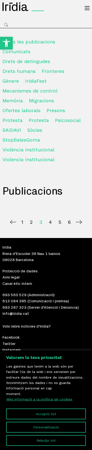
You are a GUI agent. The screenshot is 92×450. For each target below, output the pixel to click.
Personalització (46, 427)
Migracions (41, 101)
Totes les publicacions (28, 42)
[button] (6, 43)
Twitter (8, 344)
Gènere (10, 81)
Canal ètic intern (17, 284)
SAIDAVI (11, 130)
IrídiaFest (36, 81)
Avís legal (11, 277)
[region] (46, 400)
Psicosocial (68, 120)
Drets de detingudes (26, 61)
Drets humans (19, 71)
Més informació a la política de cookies (39, 399)
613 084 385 (14, 301)
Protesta (12, 120)
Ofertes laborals (21, 110)
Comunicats (16, 51)
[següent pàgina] (79, 222)
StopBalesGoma (21, 140)
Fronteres (53, 71)
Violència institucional (28, 150)
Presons (56, 110)
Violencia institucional (28, 159)
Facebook (11, 337)
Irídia (6, 247)
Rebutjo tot (46, 440)
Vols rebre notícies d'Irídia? (26, 326)
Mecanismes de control (29, 91)
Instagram (11, 350)
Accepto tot (46, 414)
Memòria (12, 101)
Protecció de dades (20, 271)
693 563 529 (14, 295)
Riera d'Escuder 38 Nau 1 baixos (31, 254)
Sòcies (34, 130)
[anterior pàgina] (13, 222)
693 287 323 (14, 307)
